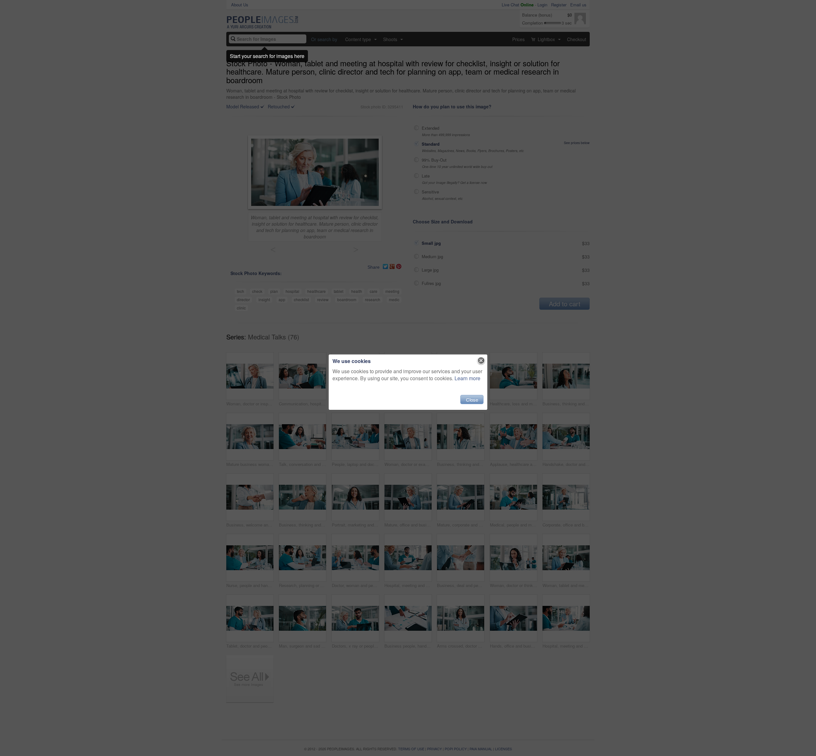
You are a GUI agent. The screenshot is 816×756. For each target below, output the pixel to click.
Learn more (467, 378)
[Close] (481, 361)
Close (472, 399)
